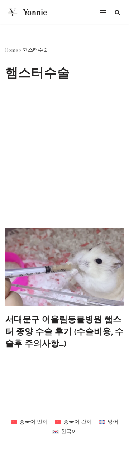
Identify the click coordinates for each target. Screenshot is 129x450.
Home (11, 50)
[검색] (117, 12)
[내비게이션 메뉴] (103, 12)
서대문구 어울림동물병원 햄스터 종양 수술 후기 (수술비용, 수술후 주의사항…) (64, 331)
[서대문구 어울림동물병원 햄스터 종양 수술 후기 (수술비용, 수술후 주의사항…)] (64, 267)
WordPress (85, 407)
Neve (37, 407)
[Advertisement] (64, 159)
